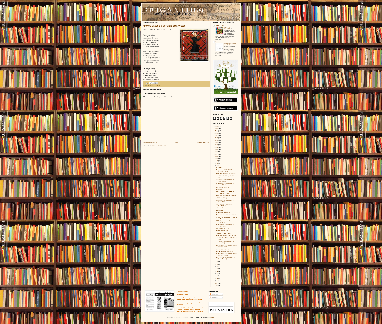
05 (217, 271)
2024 (216, 131)
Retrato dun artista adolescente (224, 251)
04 (217, 273)
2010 (216, 285)
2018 (216, 145)
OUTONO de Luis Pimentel (223, 233)
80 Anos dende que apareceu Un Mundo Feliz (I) (225, 225)
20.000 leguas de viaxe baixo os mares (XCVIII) (225, 180)
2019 (216, 142)
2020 (216, 140)
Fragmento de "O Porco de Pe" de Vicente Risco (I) (225, 258)
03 (217, 275)
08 (217, 264)
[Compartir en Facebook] (155, 83)
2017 (216, 147)
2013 (216, 156)
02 (217, 278)
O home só (219, 167)
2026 (216, 126)
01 (217, 280)
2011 (216, 283)
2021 (216, 138)
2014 (216, 154)
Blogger (212, 317)
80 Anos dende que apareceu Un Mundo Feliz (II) (225, 204)
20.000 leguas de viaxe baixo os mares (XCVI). (225, 221)
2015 (216, 152)
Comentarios (214, 297)
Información (218, 42)
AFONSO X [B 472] (221, 198)
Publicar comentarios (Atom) (158, 145)
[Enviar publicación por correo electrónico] (146, 83)
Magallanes (219, 189)
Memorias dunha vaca (222, 230)
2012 (216, 159)
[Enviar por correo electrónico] (150, 83)
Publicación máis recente (150, 142)
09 (217, 262)
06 (217, 268)
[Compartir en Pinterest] (157, 83)
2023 (216, 133)
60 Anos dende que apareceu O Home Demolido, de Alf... (226, 246)
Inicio (176, 142)
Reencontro (219, 210)
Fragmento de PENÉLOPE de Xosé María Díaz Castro (225, 170)
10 (217, 165)
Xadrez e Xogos (219, 25)
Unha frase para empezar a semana (226, 173)
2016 (216, 149)
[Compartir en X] (154, 83)
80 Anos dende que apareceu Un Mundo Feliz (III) (225, 184)
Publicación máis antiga (202, 142)
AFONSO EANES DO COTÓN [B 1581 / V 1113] (164, 26)
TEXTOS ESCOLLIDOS (154, 85)
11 (217, 163)
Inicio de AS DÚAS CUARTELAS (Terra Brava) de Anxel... (225, 192)
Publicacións (214, 294)
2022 (216, 135)
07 (217, 266)
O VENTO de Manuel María (223, 212)
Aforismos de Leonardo (222, 187)
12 (217, 161)
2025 (216, 128)
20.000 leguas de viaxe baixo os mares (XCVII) (225, 201)
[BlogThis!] (152, 83)
